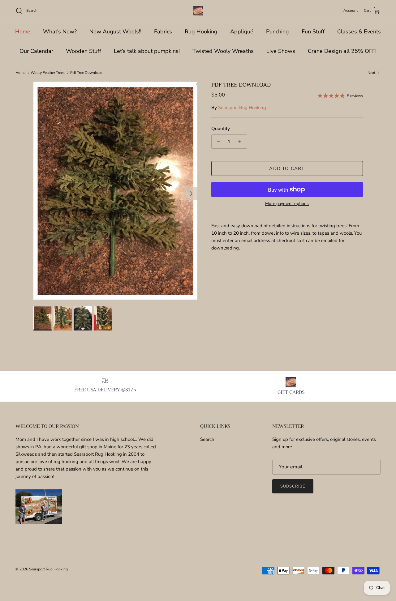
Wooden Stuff (83, 51)
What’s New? (60, 31)
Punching (277, 31)
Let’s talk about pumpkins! (147, 51)
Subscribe (292, 486)
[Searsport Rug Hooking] (198, 10)
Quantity (220, 129)
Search (207, 439)
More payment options (287, 204)
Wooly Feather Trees (48, 72)
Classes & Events (359, 31)
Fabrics (163, 31)
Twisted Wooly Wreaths (223, 51)
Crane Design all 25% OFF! (342, 51)
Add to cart (286, 168)
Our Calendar (36, 51)
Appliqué (241, 31)
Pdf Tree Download (86, 72)
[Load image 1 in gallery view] (115, 191)
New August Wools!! (115, 31)
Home (22, 31)
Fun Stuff (313, 31)
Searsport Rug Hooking (242, 107)
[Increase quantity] (241, 141)
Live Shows (280, 51)
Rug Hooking (201, 31)
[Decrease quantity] (217, 141)
